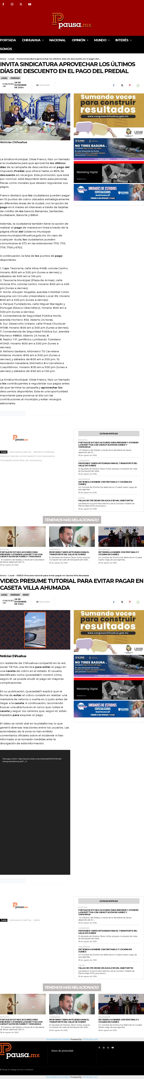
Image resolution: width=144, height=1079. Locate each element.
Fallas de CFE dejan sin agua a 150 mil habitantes (105, 500)
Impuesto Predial (44, 452)
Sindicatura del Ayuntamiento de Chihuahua (27, 456)
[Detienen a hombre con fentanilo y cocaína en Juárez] (121, 536)
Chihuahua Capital (20, 452)
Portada (14, 78)
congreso (84, 461)
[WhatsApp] (137, 85)
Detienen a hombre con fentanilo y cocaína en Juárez (105, 483)
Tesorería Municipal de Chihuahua (21, 460)
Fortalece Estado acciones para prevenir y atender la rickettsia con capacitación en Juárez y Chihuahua (108, 444)
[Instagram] (12, 4)
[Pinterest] (129, 85)
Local (11, 59)
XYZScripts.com (90, 1077)
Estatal (82, 440)
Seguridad (84, 479)
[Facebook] (113, 85)
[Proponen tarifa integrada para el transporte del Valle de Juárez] (72, 536)
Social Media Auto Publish (58, 1077)
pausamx (44, 85)
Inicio (3, 59)
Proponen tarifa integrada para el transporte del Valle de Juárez (107, 464)
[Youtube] (29, 4)
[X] (20, 4)
